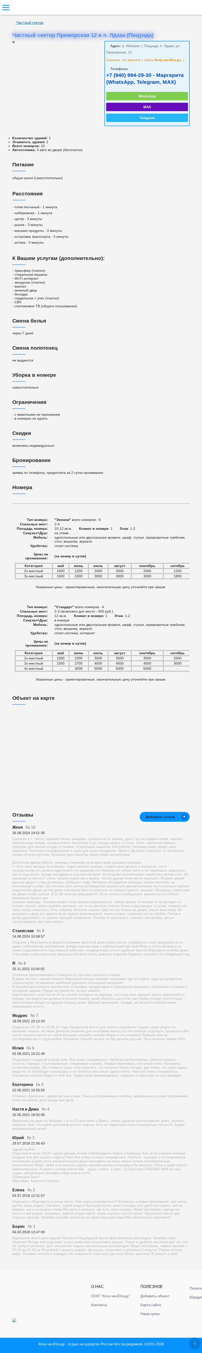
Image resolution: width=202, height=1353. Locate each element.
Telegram (147, 118)
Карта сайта (150, 1305)
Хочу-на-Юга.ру (51, 1344)
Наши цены (150, 1314)
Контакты (99, 1305)
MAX (147, 107)
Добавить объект (154, 1296)
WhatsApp (147, 96)
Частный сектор (29, 22)
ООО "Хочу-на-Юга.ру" (110, 1296)
